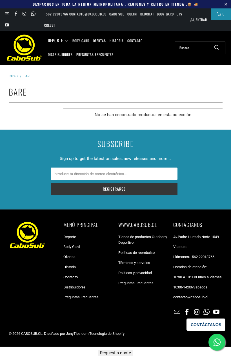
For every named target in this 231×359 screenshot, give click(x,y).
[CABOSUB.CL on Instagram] (24, 14)
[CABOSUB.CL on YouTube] (6, 25)
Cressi (49, 25)
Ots (179, 14)
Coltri (132, 14)
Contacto (70, 277)
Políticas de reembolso (136, 252)
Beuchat (147, 14)
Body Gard (165, 14)
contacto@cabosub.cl (190, 297)
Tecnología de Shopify (107, 333)
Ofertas (69, 257)
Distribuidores (74, 287)
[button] (58, 41)
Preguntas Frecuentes (81, 297)
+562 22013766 (202, 257)
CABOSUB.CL (31, 333)
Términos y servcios (134, 263)
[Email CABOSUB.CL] (6, 14)
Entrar (201, 19)
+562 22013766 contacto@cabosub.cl (75, 14)
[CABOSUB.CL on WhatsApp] (33, 14)
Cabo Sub (117, 14)
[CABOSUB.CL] (24, 48)
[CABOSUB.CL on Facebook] (15, 14)
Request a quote (115, 352)
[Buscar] (216, 48)
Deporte (69, 237)
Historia (69, 267)
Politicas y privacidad (135, 273)
